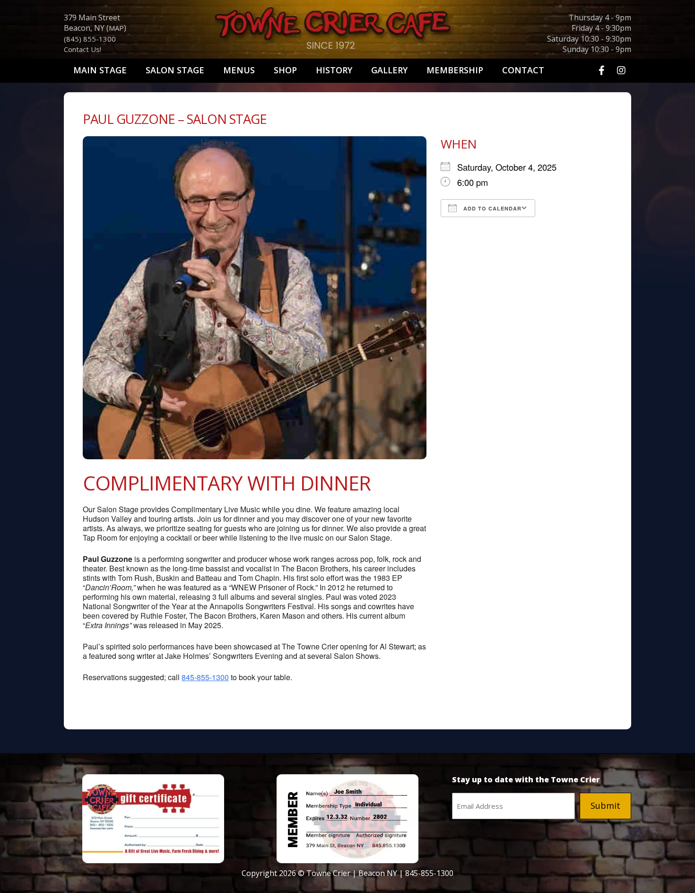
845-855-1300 (205, 677)
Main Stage (100, 70)
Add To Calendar (491, 208)
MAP (116, 28)
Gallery (389, 70)
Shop (285, 70)
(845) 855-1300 (90, 39)
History (334, 70)
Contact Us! (82, 49)
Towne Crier (347, 31)
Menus (239, 70)
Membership (454, 70)
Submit (605, 805)
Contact (523, 70)
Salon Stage (175, 70)
